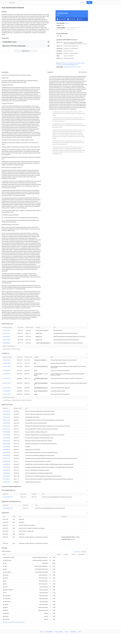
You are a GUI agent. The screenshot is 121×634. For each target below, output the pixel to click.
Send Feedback (49, 631)
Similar (80, 19)
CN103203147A (6, 426)
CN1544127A (6, 333)
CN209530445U (6, 470)
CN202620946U (6, 452)
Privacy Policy (73, 631)
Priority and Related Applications (70, 64)
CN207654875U (6, 449)
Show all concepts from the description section (14, 622)
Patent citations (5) (63, 63)
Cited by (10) (71, 63)
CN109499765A (6, 455)
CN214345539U (6, 476)
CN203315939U (6, 339)
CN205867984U (6, 461)
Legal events (78, 63)
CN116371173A (6, 387)
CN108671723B (6, 420)
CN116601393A (6, 394)
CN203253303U (6, 336)
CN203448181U (6, 482)
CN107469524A (6, 363)
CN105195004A (6, 434)
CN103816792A (6, 458)
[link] (9, 557)
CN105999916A (6, 446)
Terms (66, 631)
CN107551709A (6, 366)
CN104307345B (6, 411)
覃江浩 (62, 25)
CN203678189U (6, 443)
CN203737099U (6, 467)
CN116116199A (6, 383)
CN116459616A (6, 391)
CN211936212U (6, 479)
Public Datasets (59, 631)
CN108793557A (6, 373)
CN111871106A (6, 378)
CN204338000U (6, 343)
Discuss (78, 67)
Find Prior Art (72, 19)
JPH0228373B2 (6, 330)
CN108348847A (6, 370)
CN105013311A (6, 360)
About (41, 631)
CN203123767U (6, 417)
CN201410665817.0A (8, 497)
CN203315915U (6, 440)
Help (80, 631)
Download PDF (62, 19)
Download (77, 551)
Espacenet (65, 67)
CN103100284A (6, 432)
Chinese (67, 23)
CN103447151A (6, 429)
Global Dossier (72, 67)
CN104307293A (6, 423)
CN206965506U (6, 473)
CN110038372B (6, 464)
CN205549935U (6, 437)
